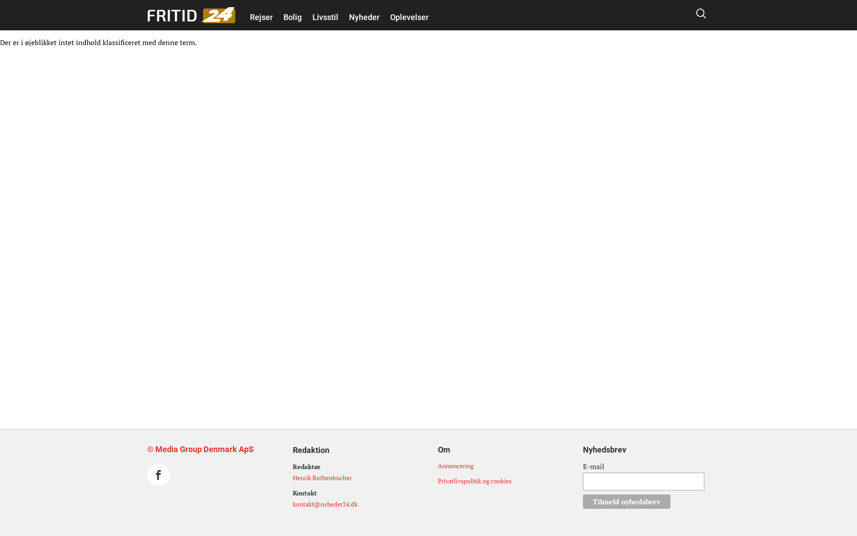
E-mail (593, 466)
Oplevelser (409, 17)
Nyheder (364, 17)
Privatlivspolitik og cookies (475, 481)
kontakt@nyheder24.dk (325, 504)
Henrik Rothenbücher (322, 478)
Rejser (261, 17)
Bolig (292, 17)
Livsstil (325, 17)
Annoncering (456, 465)
